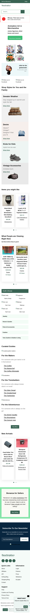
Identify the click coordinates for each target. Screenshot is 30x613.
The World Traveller (10, 415)
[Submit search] (23, 11)
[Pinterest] (10, 560)
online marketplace (18, 498)
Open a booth (15, 504)
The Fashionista (9, 395)
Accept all (5, 609)
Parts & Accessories (8, 466)
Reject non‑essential (13, 609)
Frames (22, 270)
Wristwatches (8, 222)
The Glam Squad (9, 390)
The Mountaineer (9, 417)
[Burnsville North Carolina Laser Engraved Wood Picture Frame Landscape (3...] (21, 263)
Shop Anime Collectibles (15, 38)
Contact (4, 582)
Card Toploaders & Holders (22, 218)
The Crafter (8, 366)
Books (8, 272)
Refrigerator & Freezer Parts (22, 468)
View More (15, 426)
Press (17, 574)
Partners (18, 571)
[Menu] (27, 6)
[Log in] (23, 6)
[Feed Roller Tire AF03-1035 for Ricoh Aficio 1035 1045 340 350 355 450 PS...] (8, 459)
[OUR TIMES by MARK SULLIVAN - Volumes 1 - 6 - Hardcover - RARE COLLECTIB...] (8, 263)
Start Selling (15, 512)
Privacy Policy (5, 595)
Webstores (19, 577)
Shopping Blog (6, 579)
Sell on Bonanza (6, 1)
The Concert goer (10, 420)
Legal (17, 568)
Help (26, 1)
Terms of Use (5, 598)
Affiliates (4, 571)
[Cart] (20, 6)
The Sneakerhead (10, 393)
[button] (13, 284)
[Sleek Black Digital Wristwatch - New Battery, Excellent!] (8, 210)
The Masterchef (9, 368)
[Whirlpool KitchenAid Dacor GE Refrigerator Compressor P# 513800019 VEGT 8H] (21, 459)
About (3, 568)
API (3, 574)
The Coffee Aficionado (11, 371)
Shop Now (6, 106)
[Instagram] (13, 560)
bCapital (18, 579)
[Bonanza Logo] (6, 6)
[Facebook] (3, 560)
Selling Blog (5, 577)
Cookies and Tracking (7, 592)
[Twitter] (6, 560)
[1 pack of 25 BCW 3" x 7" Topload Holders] (21, 210)
